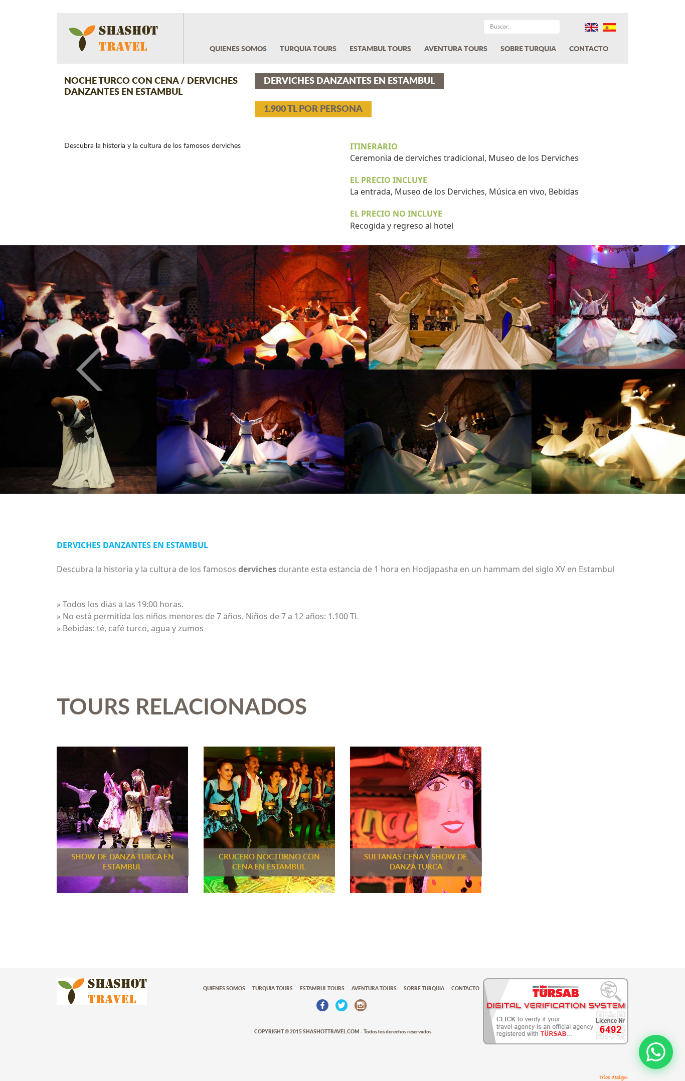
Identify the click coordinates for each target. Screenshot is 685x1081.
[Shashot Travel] (120, 38)
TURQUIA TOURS (308, 49)
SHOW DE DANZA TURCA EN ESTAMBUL (122, 862)
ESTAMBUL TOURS (380, 49)
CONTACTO (588, 49)
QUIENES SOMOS (238, 49)
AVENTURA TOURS (455, 49)
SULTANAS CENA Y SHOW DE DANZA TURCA (415, 862)
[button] (51, 369)
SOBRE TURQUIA (528, 49)
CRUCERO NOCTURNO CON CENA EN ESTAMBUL (269, 862)
